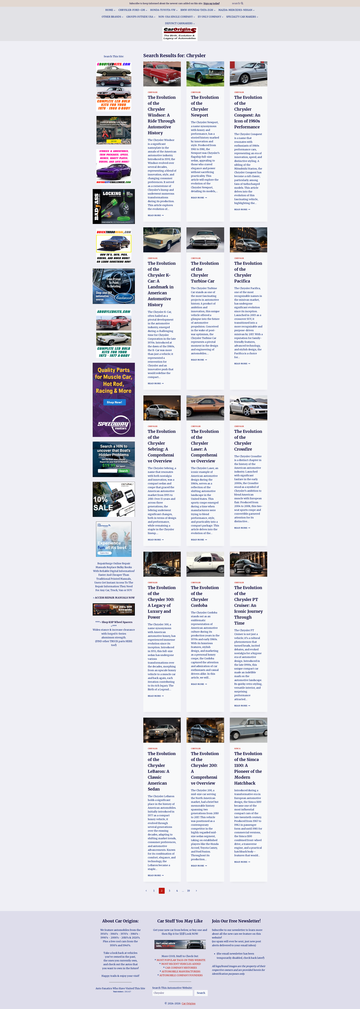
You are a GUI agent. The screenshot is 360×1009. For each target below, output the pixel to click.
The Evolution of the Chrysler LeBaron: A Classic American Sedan (162, 771)
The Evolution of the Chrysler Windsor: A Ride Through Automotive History (162, 115)
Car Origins (188, 1003)
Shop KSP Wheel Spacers (117, 622)
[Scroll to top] (353, 1005)
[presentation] (162, 73)
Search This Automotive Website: (172, 987)
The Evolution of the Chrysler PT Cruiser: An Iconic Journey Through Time (248, 605)
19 (188, 890)
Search (201, 993)
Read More (156, 215)
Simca (237, 748)
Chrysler (153, 92)
